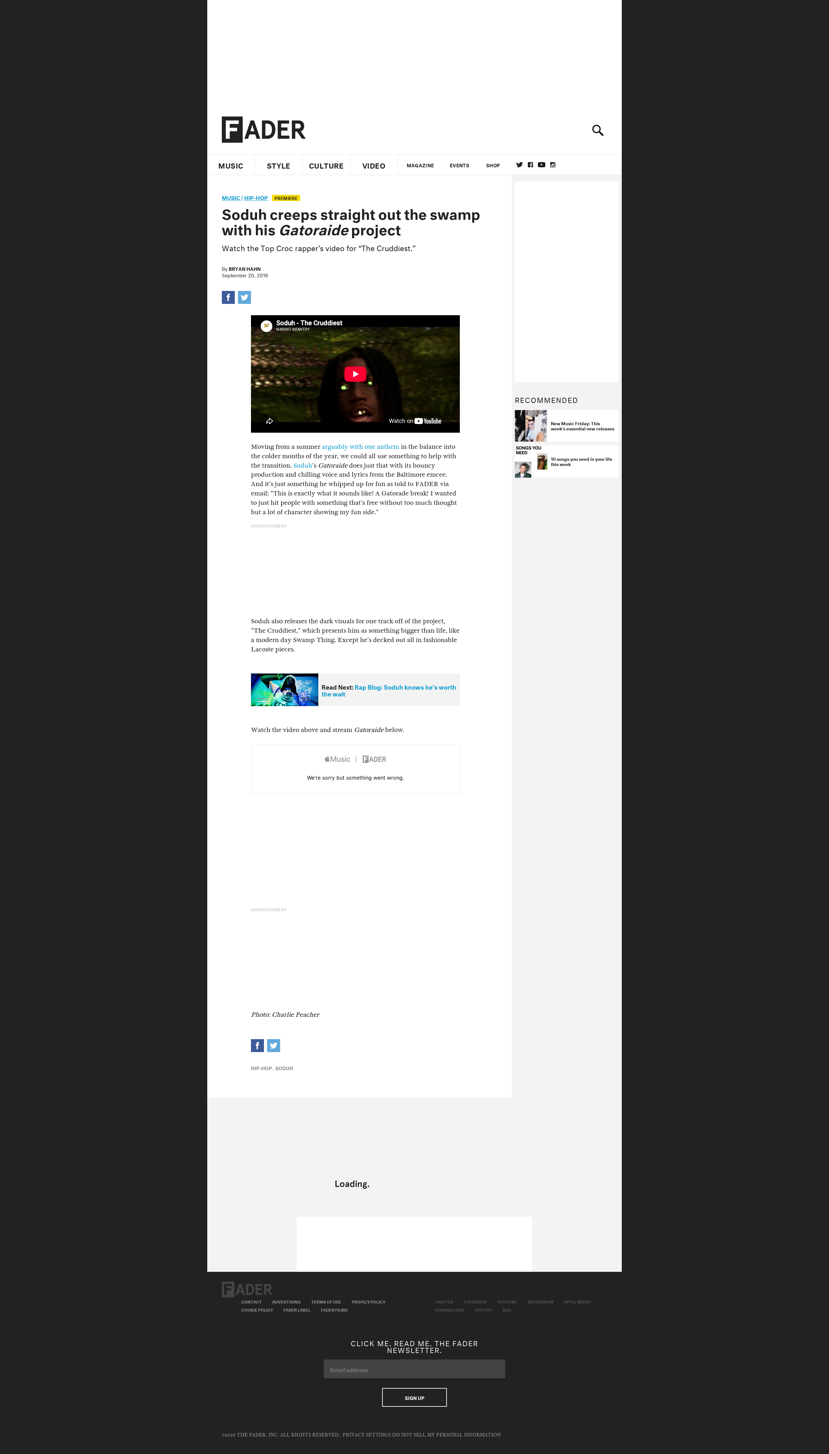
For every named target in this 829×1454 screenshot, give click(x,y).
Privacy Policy (368, 1301)
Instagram (540, 1301)
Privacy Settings (367, 1435)
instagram (552, 164)
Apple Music (577, 1301)
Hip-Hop (256, 197)
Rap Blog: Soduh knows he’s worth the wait (389, 690)
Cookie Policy (257, 1309)
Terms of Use (326, 1301)
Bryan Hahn (245, 268)
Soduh (302, 465)
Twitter (519, 164)
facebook (530, 164)
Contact (251, 1301)
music (231, 197)
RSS (507, 1309)
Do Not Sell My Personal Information (446, 1435)
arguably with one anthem (360, 446)
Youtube (507, 1301)
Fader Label (297, 1309)
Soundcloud (449, 1309)
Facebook (475, 1301)
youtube (541, 164)
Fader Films (334, 1309)
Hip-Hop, (262, 1067)
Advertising (286, 1301)
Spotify (483, 1309)
